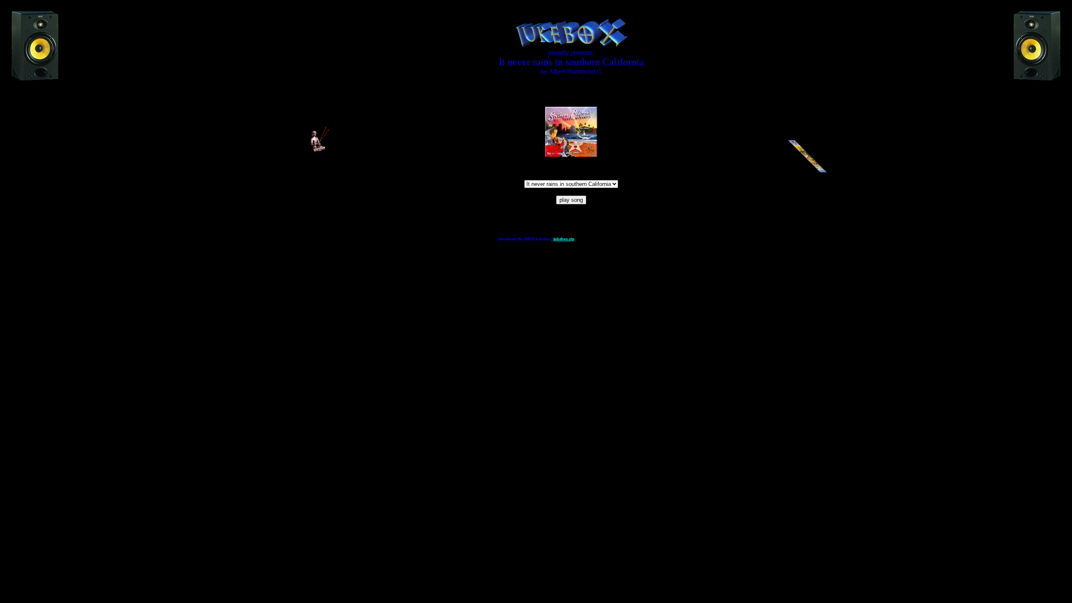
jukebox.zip (563, 239)
